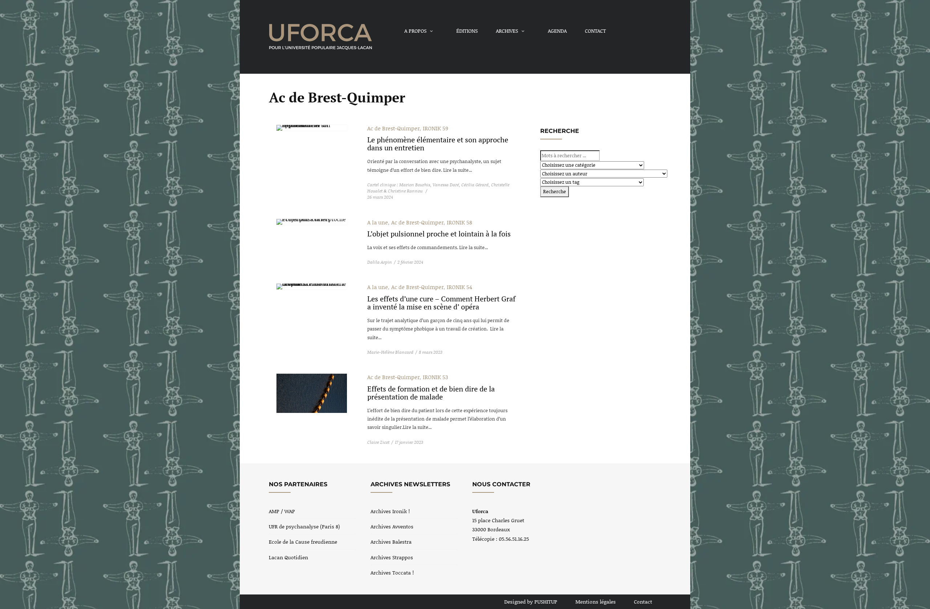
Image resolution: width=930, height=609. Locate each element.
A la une (377, 222)
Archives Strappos (392, 557)
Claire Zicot (378, 442)
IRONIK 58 (459, 222)
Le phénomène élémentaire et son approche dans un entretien (437, 144)
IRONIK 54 (459, 287)
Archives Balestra (391, 541)
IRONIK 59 (435, 128)
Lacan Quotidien (288, 557)
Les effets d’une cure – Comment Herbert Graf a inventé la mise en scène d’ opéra (441, 303)
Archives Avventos (392, 526)
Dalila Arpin (379, 262)
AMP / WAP (282, 511)
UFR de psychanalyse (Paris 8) (304, 526)
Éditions (467, 30)
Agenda (557, 30)
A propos (415, 30)
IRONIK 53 (435, 377)
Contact (595, 30)
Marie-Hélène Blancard (390, 352)
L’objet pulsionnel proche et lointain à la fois (439, 234)
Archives (507, 30)
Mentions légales (595, 601)
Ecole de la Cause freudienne (303, 541)
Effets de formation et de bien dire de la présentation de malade (431, 393)
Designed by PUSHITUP (530, 601)
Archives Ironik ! (390, 511)
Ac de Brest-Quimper (393, 128)
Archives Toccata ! (392, 572)
